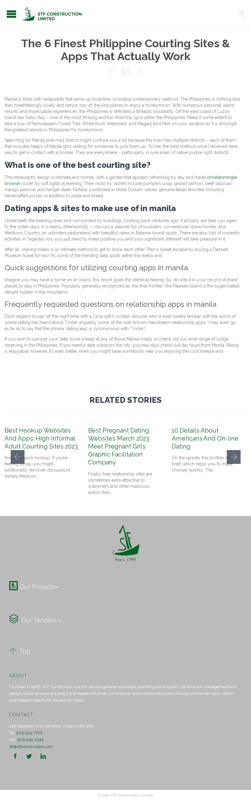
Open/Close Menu (11, 14)
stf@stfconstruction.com (31, 746)
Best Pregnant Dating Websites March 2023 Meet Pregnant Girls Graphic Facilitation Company (118, 446)
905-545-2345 (30, 739)
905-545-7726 (29, 732)
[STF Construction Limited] (130, 14)
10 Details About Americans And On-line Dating (205, 438)
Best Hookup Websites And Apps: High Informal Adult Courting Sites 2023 (41, 438)
